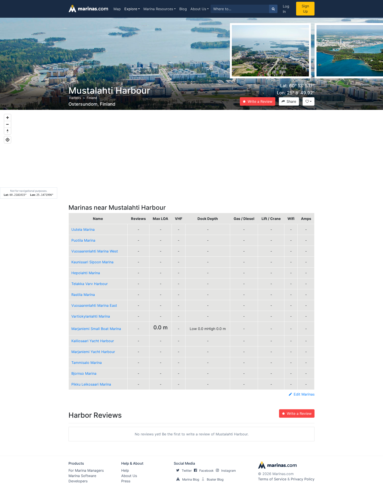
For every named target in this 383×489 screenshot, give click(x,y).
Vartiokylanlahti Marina (90, 316)
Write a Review (260, 101)
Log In (286, 9)
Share (291, 101)
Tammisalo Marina (86, 362)
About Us (198, 9)
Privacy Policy (303, 479)
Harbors (75, 98)
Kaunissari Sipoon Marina (92, 262)
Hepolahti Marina (85, 273)
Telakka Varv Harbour (89, 283)
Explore (130, 9)
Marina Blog (190, 479)
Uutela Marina (83, 229)
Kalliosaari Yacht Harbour (92, 341)
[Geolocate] (7, 139)
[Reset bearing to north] (7, 131)
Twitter (187, 470)
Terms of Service (272, 479)
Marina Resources (158, 9)
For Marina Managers (86, 470)
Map (117, 9)
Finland (92, 98)
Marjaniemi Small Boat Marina (96, 328)
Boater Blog (215, 479)
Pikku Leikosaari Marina (91, 384)
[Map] (191, 154)
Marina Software (82, 475)
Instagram (228, 470)
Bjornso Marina (83, 373)
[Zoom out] (7, 124)
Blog (183, 9)
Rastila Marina (83, 294)
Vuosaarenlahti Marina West (94, 251)
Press (125, 481)
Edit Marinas (304, 394)
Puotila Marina (83, 240)
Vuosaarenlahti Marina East (94, 305)
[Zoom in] (7, 117)
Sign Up (305, 9)
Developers (78, 481)
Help (125, 470)
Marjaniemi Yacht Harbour (93, 351)
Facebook (206, 470)
